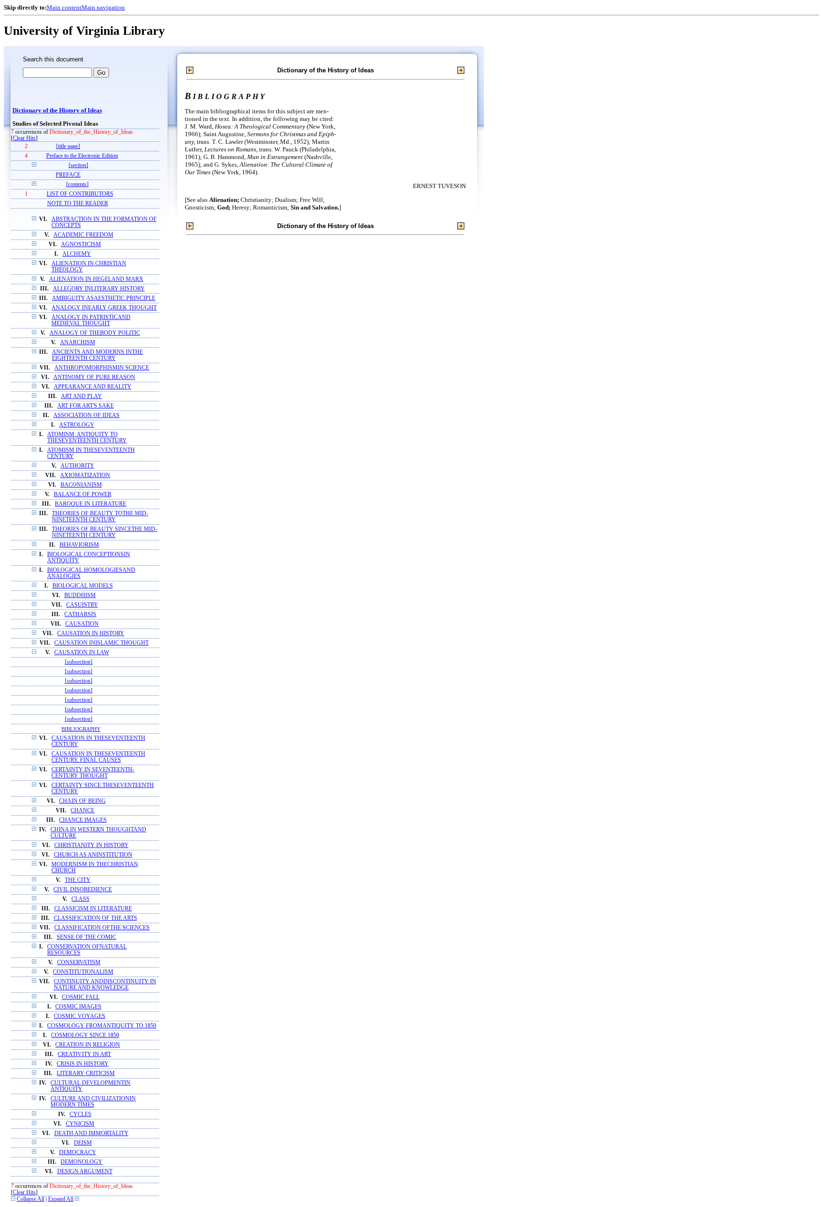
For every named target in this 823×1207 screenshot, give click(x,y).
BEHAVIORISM (79, 545)
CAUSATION (82, 624)
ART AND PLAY (81, 396)
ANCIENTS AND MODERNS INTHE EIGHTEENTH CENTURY (97, 355)
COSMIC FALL (81, 997)
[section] (78, 165)
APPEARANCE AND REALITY (92, 387)
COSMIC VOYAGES (79, 1016)
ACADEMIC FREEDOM (83, 235)
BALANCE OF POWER (82, 494)
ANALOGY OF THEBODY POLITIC (95, 333)
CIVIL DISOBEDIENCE (82, 890)
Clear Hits (24, 138)
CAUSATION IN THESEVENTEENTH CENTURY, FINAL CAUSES (98, 757)
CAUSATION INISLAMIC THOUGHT (101, 643)
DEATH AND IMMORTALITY (91, 1133)
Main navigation (103, 7)
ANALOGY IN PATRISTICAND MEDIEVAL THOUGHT (90, 320)
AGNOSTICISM (81, 244)
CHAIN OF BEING (82, 801)
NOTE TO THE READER (77, 203)
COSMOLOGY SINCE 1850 (85, 1035)
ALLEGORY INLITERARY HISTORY (99, 289)
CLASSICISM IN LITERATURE (93, 909)
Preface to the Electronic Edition (82, 156)
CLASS (80, 899)
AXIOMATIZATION (85, 475)
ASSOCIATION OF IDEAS (86, 415)
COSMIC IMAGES (78, 1007)
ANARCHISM (77, 342)
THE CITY (77, 880)
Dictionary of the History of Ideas (57, 110)
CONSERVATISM (78, 962)
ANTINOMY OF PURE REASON (94, 377)
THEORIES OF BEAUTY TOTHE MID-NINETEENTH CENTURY (100, 516)
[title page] (68, 146)
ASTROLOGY (76, 425)
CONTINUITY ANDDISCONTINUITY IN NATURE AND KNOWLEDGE (105, 984)
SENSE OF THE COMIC (86, 937)
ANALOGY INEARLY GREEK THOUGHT (104, 308)
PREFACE (68, 175)
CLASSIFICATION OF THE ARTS (95, 918)
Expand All (60, 1199)
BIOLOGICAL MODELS (82, 586)
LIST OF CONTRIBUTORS (80, 194)
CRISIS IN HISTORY (83, 1064)
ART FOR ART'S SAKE (85, 406)
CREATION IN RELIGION (87, 1045)
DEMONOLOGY (81, 1162)
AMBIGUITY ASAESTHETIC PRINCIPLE (103, 298)
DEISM (83, 1143)
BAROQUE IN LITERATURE (90, 504)
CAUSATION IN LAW (81, 652)
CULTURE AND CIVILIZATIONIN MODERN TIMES (93, 1102)
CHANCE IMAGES (83, 820)
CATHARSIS (80, 614)
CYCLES (80, 1114)
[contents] (77, 184)
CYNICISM (80, 1124)
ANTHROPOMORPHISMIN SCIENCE (101, 368)
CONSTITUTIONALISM (83, 972)
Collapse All (30, 1199)
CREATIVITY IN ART (84, 1054)
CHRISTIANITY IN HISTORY (91, 845)
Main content (64, 7)
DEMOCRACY (77, 1152)
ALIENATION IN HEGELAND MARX (96, 279)
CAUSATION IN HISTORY (90, 633)
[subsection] (78, 662)
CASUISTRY (82, 605)
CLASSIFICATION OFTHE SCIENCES (102, 928)
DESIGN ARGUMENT (84, 1171)
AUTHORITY (77, 466)
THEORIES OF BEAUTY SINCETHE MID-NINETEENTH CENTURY (104, 532)
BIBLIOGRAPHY (80, 729)
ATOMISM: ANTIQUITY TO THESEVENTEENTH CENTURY (87, 437)
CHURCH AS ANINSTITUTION (93, 855)
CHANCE (82, 811)
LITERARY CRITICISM (86, 1073)
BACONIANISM (81, 485)
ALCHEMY (76, 254)
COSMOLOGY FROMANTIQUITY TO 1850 (101, 1026)
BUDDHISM (80, 595)
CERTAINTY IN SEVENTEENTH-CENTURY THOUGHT (92, 773)
